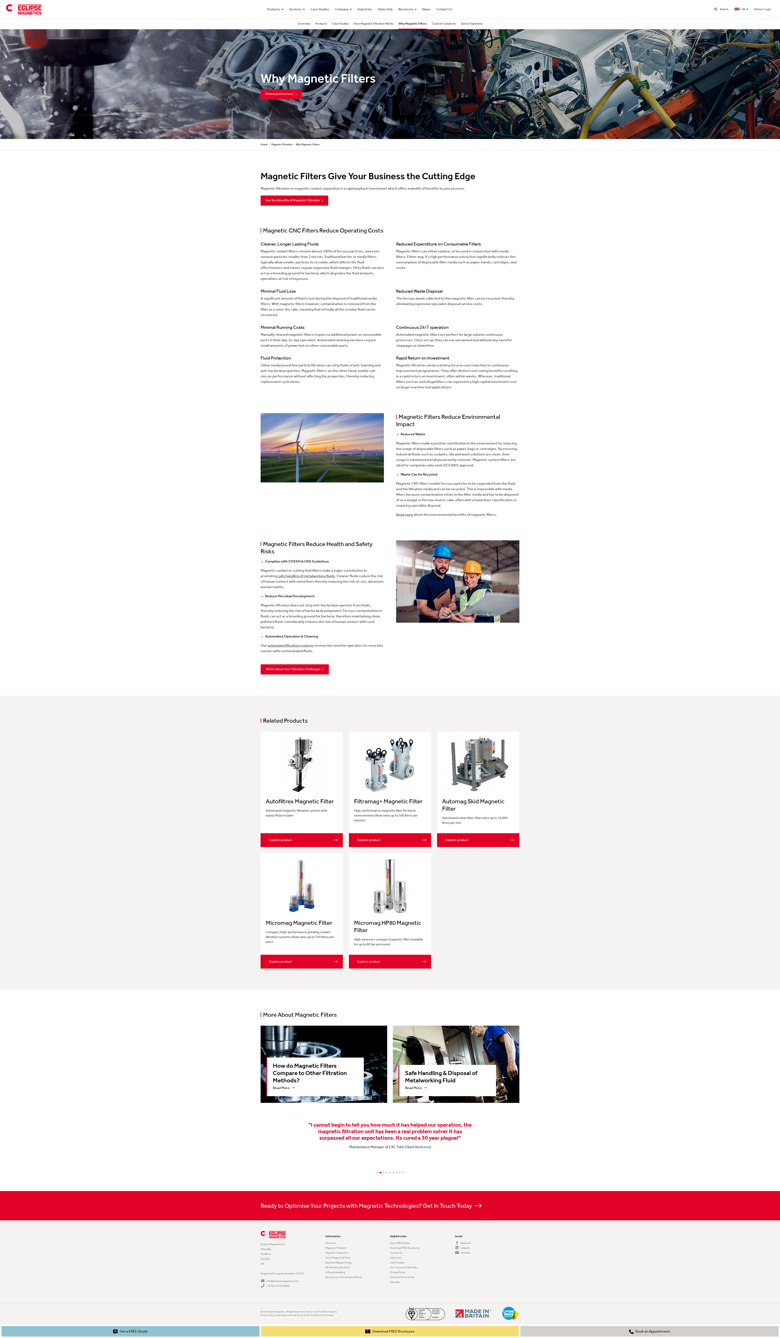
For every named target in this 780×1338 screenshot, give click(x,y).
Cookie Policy (281, 1315)
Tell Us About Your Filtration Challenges (293, 669)
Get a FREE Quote (400, 1243)
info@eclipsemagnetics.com (282, 1281)
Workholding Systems (337, 1267)
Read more (404, 514)
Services (295, 9)
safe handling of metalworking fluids (306, 576)
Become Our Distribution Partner (343, 1277)
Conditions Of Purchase (322, 1315)
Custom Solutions (444, 23)
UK (743, 9)
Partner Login (762, 9)
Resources (405, 9)
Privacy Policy (397, 1272)
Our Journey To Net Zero (404, 1267)
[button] (377, 1172)
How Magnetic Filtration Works (374, 23)
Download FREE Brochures (405, 1247)
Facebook (465, 1243)
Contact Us (444, 9)
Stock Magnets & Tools (337, 1257)
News (426, 9)
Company (342, 9)
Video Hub (385, 9)
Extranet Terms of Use (402, 1277)
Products (273, 9)
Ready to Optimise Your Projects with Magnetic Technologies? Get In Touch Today (367, 1205)
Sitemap (395, 1282)
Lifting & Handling (335, 1272)
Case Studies (319, 9)
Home (264, 144)
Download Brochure (279, 94)
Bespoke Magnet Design (338, 1262)
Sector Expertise (471, 23)
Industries (365, 9)
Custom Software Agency (325, 1311)
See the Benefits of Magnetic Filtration (292, 200)
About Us (330, 1243)
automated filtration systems (290, 645)
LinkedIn (465, 1247)
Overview (304, 23)
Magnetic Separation (337, 1252)
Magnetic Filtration (281, 144)
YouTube (465, 1252)
